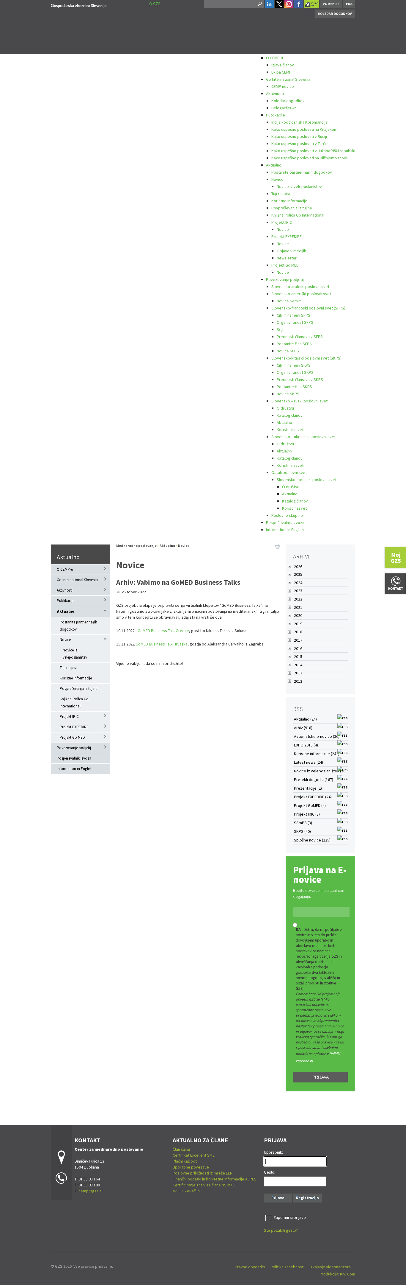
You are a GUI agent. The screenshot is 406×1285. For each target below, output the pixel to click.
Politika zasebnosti (287, 1267)
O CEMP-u (274, 57)
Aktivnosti (275, 93)
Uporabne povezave (191, 1167)
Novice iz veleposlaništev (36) (320, 771)
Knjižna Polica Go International (297, 215)
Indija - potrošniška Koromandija (299, 122)
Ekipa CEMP (281, 72)
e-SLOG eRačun (186, 1191)
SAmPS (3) (303, 822)
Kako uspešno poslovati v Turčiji (299, 143)
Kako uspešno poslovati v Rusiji (299, 136)
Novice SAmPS (290, 301)
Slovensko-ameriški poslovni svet (301, 293)
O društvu (285, 408)
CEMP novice (282, 86)
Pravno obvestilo (250, 1267)
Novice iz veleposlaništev (299, 186)
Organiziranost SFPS (295, 322)
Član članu (181, 1149)
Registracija (307, 1197)
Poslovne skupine (287, 515)
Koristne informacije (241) (316, 753)
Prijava (320, 1077)
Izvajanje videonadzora (330, 1267)
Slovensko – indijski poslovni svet (306, 479)
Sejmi (282, 329)
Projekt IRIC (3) (307, 814)
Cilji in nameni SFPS (293, 315)
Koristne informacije (289, 200)
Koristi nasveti (295, 508)
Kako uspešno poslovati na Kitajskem (304, 129)
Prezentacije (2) (308, 788)
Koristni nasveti (290, 429)
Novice (277, 179)
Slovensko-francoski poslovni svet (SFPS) (308, 308)
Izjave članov (282, 65)
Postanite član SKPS (294, 386)
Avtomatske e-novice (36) (316, 736)
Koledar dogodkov (288, 100)
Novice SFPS (288, 351)
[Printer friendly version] (277, 545)
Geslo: (269, 1172)
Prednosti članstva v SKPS (300, 379)
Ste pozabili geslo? (281, 1230)
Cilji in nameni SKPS (294, 365)
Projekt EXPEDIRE (286, 236)
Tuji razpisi (280, 193)
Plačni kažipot (185, 1161)
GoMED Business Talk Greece (163, 630)
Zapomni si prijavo (289, 1217)
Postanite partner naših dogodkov (301, 172)
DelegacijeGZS (284, 108)
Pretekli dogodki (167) (313, 779)
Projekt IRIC (281, 222)
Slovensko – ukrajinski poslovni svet (303, 436)
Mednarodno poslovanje (136, 545)
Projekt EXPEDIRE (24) (313, 796)
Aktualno (273, 165)
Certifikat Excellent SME (194, 1155)
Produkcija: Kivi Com (337, 1274)
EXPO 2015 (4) (306, 745)
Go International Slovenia (288, 79)
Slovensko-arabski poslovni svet (300, 286)
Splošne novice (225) (312, 840)
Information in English (285, 529)
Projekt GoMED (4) (310, 805)
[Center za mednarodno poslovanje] (78, 5)
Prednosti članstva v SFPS (300, 336)
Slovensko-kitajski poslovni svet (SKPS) (306, 358)
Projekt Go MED (285, 265)
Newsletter (287, 258)
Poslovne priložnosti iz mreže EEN (202, 1173)
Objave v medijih (291, 250)
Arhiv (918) (303, 727)
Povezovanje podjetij (285, 279)
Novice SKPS (288, 393)
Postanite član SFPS (294, 343)
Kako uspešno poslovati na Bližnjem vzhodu (309, 158)
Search (259, 4)
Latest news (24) (308, 762)
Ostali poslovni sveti (289, 472)
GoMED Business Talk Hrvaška (162, 644)
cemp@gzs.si (90, 1191)
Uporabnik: (273, 1152)
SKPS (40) (302, 831)
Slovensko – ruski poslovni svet (299, 401)
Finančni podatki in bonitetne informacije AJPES (214, 1179)
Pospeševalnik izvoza (285, 522)
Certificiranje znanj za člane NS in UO (205, 1185)
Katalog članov (290, 415)
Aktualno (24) (305, 719)
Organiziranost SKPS (295, 372)
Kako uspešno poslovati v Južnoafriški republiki (313, 150)
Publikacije (275, 115)
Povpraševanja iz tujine (291, 208)
